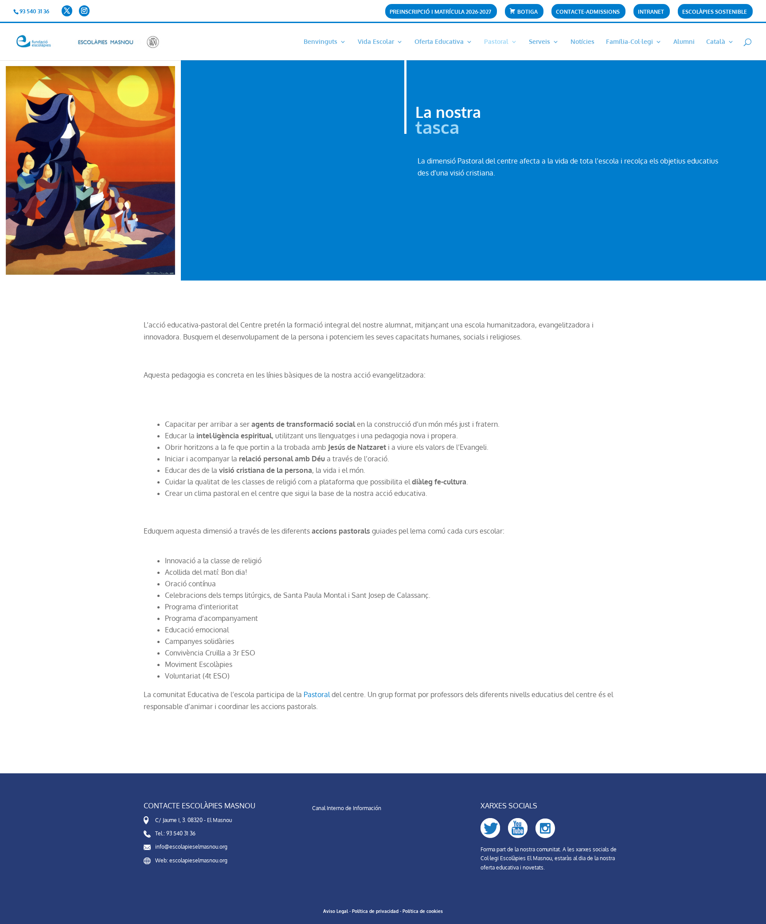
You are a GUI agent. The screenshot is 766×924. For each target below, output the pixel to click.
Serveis (539, 42)
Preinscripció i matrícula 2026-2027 (440, 12)
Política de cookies (423, 911)
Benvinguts (320, 42)
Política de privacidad (375, 911)
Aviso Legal (335, 911)
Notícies (582, 42)
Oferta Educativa (439, 42)
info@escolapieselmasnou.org (191, 846)
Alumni (684, 42)
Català (715, 42)
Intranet (651, 12)
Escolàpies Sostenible (714, 12)
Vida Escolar (376, 42)
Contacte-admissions (588, 12)
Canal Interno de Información (346, 808)
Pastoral (496, 42)
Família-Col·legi (629, 42)
